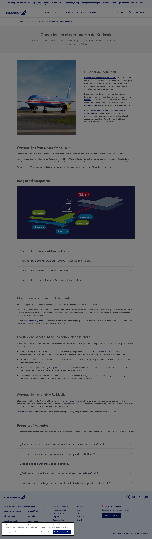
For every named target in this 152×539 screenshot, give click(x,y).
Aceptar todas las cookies (62, 532)
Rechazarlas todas (44, 532)
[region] (38, 529)
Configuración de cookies (13, 532)
